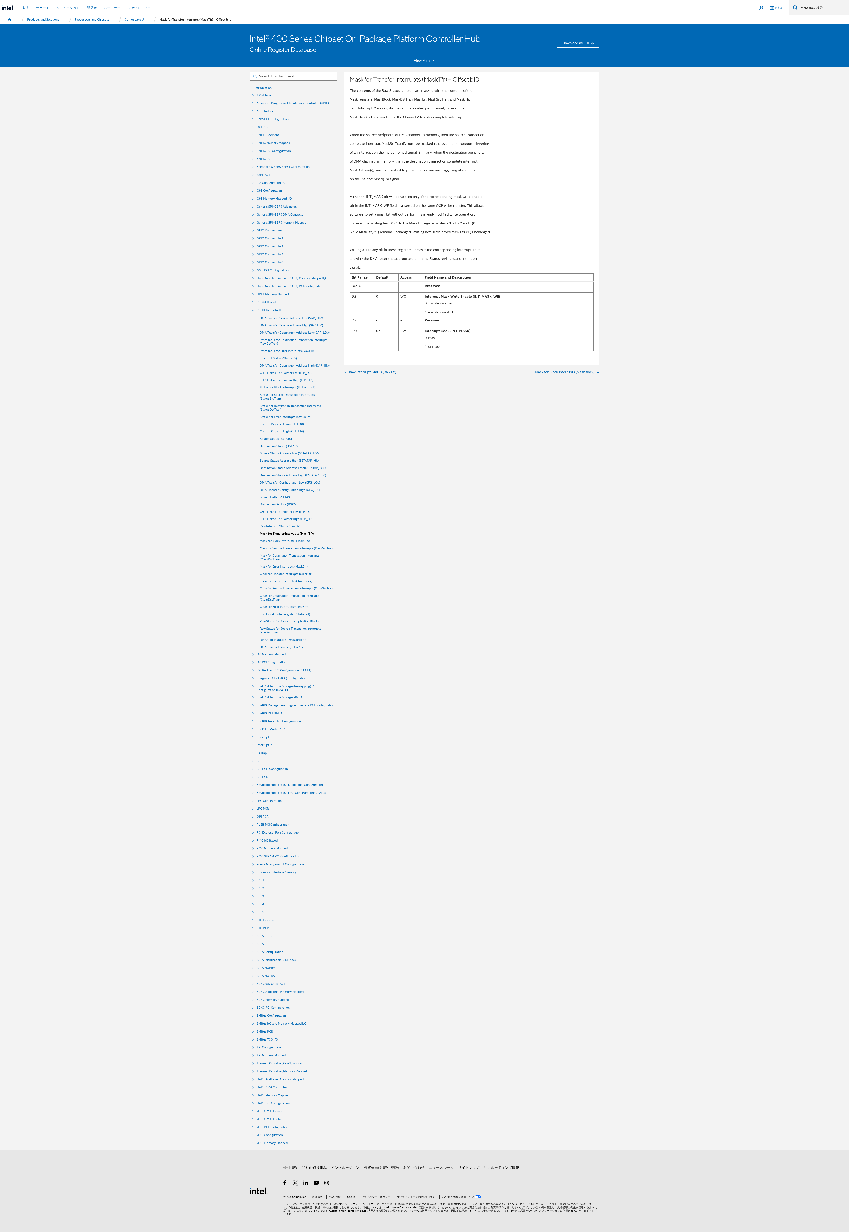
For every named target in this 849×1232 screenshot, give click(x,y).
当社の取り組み (314, 1167)
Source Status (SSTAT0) (276, 439)
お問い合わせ (413, 1167)
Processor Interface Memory (276, 872)
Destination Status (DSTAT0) (279, 446)
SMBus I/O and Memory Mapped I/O (282, 1023)
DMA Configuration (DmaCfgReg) (283, 640)
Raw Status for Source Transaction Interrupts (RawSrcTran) (290, 630)
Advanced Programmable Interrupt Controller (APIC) (293, 103)
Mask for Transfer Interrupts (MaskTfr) (287, 534)
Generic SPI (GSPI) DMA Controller (280, 214)
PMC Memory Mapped (272, 848)
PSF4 (260, 904)
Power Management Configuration (280, 864)
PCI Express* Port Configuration (278, 832)
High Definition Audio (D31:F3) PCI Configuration (290, 286)
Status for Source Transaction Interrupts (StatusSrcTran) (287, 396)
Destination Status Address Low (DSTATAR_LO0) (293, 468)
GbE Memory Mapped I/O (274, 199)
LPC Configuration (269, 801)
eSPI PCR (263, 175)
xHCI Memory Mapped (272, 1143)
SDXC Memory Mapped (273, 1000)
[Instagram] (326, 1183)
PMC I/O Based (267, 840)
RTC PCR (263, 928)
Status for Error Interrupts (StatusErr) (285, 417)
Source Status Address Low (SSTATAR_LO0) (289, 453)
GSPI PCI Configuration (273, 270)
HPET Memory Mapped (273, 294)
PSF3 (260, 896)
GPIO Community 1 (270, 238)
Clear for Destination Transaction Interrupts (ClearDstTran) (289, 597)
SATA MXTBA (266, 976)
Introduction (263, 88)
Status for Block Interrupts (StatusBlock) (287, 387)
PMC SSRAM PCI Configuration (278, 856)
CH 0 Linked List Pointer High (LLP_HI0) (286, 380)
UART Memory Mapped (273, 1095)
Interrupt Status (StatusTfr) (278, 358)
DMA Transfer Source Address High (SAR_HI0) (291, 325)
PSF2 (260, 888)
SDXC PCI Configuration (273, 1008)
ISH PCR (262, 777)
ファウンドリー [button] (139, 8)
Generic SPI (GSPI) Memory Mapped (281, 222)
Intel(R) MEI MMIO (269, 713)
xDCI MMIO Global (269, 1119)
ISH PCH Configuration (272, 769)
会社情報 (290, 1167)
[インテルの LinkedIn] (305, 1183)
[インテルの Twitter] (295, 1183)
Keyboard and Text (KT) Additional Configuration (290, 785)
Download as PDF (576, 43)
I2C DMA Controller (270, 310)
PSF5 (260, 912)
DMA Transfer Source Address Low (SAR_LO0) (291, 318)
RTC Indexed (265, 920)
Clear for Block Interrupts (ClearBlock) (286, 581)
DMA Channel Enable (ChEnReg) (282, 647)
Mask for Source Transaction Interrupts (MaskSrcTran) (296, 548)
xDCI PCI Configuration (272, 1127)
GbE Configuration (269, 191)
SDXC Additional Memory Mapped (280, 992)
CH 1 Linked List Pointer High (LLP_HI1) (286, 519)
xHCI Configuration (270, 1135)
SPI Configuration (269, 1047)
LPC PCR (263, 809)
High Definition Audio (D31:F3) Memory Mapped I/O (292, 278)
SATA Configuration (270, 952)
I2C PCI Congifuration (271, 662)
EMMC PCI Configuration (274, 151)
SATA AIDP (264, 944)
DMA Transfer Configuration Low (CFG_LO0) (290, 482)
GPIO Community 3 (270, 254)
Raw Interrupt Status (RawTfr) (280, 526)
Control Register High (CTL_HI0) (282, 431)
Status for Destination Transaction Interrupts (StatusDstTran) (290, 407)
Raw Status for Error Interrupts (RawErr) (287, 351)
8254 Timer (264, 95)
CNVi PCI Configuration (273, 119)
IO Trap (262, 753)
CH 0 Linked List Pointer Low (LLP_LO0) (286, 373)
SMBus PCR (265, 1031)
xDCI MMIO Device (270, 1111)
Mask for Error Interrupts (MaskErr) (284, 566)
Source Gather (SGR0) (275, 497)
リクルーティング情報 (501, 1167)
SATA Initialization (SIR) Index (276, 960)
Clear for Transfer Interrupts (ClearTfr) (286, 574)
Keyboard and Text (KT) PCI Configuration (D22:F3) (291, 793)
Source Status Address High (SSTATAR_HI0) (289, 461)
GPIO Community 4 (270, 262)
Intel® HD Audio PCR (271, 729)
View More (422, 61)
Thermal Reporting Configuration (279, 1063)
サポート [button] (43, 8)
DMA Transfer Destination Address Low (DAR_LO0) (295, 333)
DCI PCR (262, 127)
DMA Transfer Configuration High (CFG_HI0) (290, 490)
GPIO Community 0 (270, 230)
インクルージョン (345, 1167)
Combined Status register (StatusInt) (285, 614)
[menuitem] (9, 20)
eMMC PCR (264, 159)
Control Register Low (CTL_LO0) (282, 424)
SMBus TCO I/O (267, 1039)
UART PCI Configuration (273, 1103)
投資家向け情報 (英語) (381, 1167)
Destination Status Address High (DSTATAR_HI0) (293, 475)
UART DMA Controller (272, 1087)
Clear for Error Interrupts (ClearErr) (284, 607)
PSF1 (260, 880)
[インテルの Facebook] (285, 1183)
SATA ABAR (264, 936)
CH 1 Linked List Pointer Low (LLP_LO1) (286, 512)
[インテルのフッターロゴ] (259, 1190)
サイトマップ (468, 1167)
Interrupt (263, 737)
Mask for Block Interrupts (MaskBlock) (286, 541)
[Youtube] (316, 1183)
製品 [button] (26, 8)
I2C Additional (266, 302)
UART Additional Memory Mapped (280, 1079)
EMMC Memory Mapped (273, 143)
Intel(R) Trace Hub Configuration (279, 721)
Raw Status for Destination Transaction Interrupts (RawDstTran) (293, 342)
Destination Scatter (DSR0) (278, 504)
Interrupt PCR (266, 745)
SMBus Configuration (271, 1016)
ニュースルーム (441, 1167)
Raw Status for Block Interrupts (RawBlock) (289, 621)
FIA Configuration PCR (272, 183)
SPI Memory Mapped (271, 1055)
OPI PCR (263, 817)
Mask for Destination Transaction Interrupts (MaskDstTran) (289, 557)
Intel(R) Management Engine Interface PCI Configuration (295, 705)
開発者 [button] (92, 8)
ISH (259, 761)
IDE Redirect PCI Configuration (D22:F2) (284, 670)
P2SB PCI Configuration (273, 824)
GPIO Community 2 (270, 246)
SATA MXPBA (266, 968)
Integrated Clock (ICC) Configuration (281, 678)
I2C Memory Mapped (271, 654)
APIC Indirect (266, 111)
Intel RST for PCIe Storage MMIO (279, 697)
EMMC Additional (268, 135)
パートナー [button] (112, 8)
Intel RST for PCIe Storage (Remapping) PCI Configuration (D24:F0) (287, 688)
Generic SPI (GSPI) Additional (277, 207)
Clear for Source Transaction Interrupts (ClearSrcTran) (296, 588)
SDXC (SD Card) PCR (271, 984)
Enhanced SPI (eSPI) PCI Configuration (283, 167)
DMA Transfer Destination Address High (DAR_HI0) (295, 365)
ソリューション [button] (68, 8)
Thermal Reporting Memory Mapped (282, 1071)
